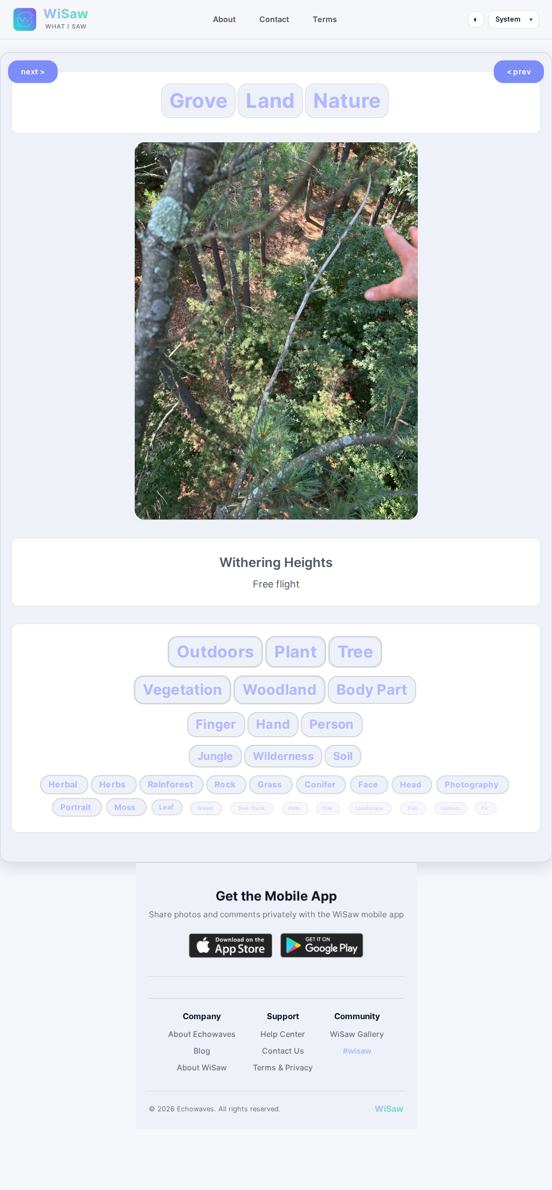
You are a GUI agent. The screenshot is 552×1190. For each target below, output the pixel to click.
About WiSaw (202, 1067)
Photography (471, 784)
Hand (273, 724)
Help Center (282, 1034)
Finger (216, 724)
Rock (225, 784)
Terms (325, 19)
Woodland (279, 689)
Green (205, 808)
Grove (198, 100)
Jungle (215, 756)
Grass (270, 784)
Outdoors (215, 651)
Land (270, 100)
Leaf (166, 807)
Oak (327, 808)
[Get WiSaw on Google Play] (322, 945)
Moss (125, 807)
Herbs (112, 784)
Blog (202, 1050)
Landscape (370, 808)
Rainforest (170, 784)
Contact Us (283, 1050)
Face (367, 784)
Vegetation (182, 689)
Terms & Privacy (283, 1067)
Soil (343, 756)
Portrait (76, 807)
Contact (274, 19)
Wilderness (283, 756)
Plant (295, 651)
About (224, 19)
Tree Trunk (251, 808)
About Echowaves (202, 1034)
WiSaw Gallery (357, 1034)
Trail (412, 808)
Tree (355, 651)
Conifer (320, 784)
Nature (347, 100)
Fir (484, 808)
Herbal (63, 784)
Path (294, 808)
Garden (449, 808)
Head (411, 784)
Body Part (372, 689)
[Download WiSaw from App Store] (230, 945)
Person (331, 724)
